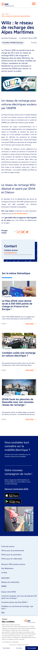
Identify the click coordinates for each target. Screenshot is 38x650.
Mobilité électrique (16, 43)
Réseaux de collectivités (10, 582)
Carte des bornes (7, 546)
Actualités (6, 43)
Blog (7, 14)
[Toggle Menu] (34, 4)
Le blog (4, 572)
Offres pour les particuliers (11, 555)
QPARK (4, 586)
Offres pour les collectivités (11, 559)
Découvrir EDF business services (13, 564)
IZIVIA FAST (5, 578)
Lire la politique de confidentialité (10, 642)
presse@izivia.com (10, 253)
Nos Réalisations (7, 568)
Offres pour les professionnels (12, 551)
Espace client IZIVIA (8, 592)
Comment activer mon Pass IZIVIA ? (14, 602)
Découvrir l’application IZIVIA (16, 489)
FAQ (2, 613)
